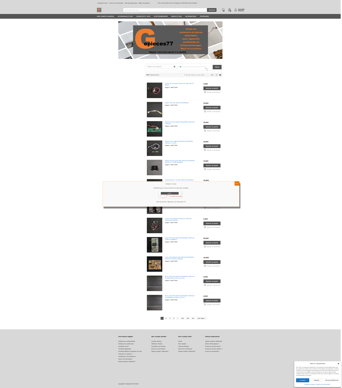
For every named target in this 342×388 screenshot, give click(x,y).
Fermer (237, 183)
